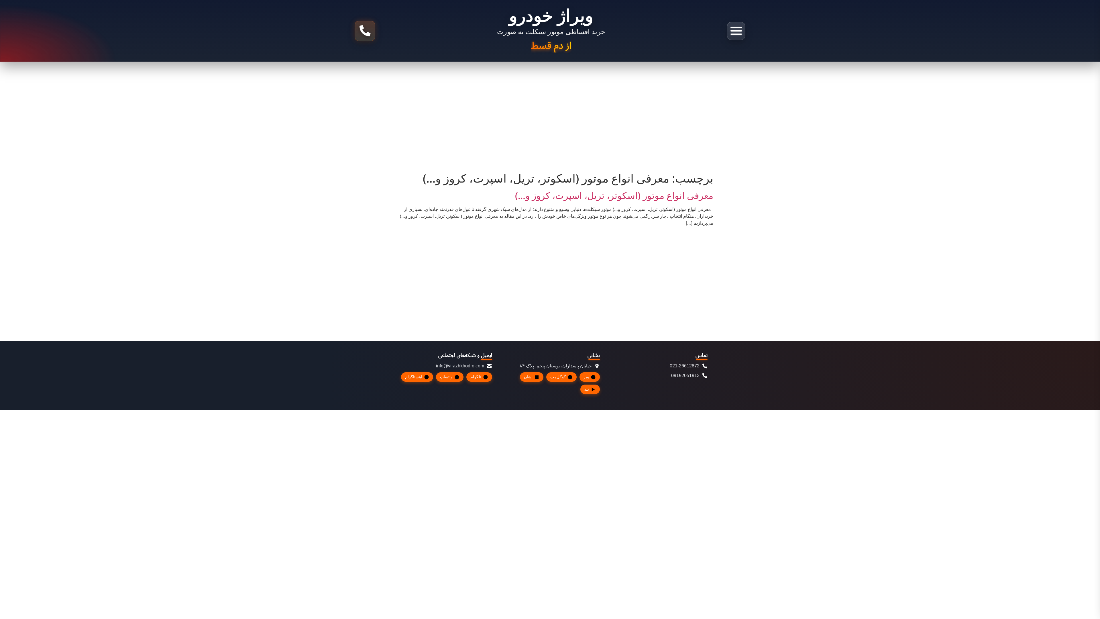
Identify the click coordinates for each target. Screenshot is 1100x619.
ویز (586, 377)
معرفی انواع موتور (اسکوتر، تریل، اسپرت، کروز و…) (614, 196)
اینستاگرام (413, 377)
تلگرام (475, 377)
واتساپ (446, 377)
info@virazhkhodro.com (460, 365)
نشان (528, 377)
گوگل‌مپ (558, 377)
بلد (586, 389)
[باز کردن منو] (736, 31)
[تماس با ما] (365, 31)
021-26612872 (685, 365)
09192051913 (685, 375)
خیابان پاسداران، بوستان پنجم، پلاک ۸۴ (556, 365)
